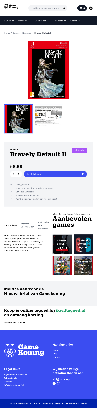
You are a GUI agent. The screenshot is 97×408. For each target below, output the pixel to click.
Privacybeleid (10, 378)
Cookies (8, 381)
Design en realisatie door (70, 403)
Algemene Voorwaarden (27, 225)
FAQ (55, 353)
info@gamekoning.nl (14, 385)
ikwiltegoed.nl (71, 311)
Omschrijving (10, 225)
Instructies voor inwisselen (43, 225)
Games (16, 33)
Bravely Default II (43, 33)
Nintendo (26, 33)
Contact (56, 357)
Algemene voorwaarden (16, 374)
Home (7, 33)
